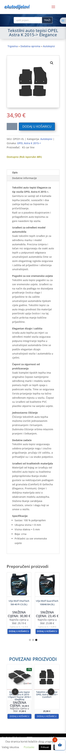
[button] (52, 63)
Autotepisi (49, 46)
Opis (15, 172)
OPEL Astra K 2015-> (29, 143)
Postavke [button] (29, 747)
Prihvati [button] (45, 747)
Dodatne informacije (24, 178)
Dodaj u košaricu (36, 126)
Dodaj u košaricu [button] (19, 631)
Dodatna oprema (30, 46)
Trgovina (13, 46)
